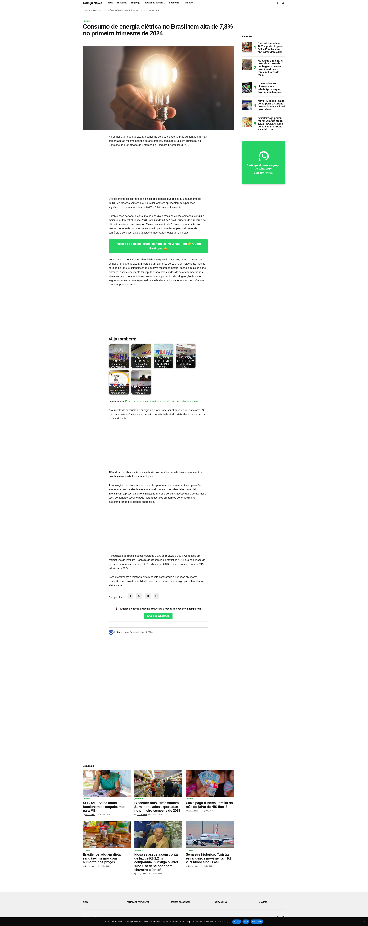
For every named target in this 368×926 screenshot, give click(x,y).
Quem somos (221, 902)
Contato (263, 902)
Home (85, 10)
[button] (278, 3)
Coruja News (92, 3)
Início (85, 902)
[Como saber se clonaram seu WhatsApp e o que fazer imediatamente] (247, 87)
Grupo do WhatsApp (158, 616)
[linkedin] (148, 596)
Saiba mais (257, 921)
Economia (88, 21)
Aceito (237, 921)
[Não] (364, 921)
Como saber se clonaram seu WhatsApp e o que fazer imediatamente (270, 87)
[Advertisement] (158, 172)
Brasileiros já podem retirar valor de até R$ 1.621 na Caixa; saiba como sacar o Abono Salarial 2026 (270, 124)
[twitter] (139, 596)
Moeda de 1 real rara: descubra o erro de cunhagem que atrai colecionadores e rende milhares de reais (270, 67)
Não (246, 921)
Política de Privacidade (138, 902)
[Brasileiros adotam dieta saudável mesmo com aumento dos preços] (107, 834)
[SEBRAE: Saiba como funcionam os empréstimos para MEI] (107, 783)
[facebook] (130, 596)
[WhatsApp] (156, 596)
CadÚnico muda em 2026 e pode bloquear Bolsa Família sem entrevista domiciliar (270, 47)
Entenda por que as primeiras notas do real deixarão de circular (162, 401)
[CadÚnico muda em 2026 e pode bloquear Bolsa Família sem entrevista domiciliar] (247, 47)
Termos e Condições (180, 902)
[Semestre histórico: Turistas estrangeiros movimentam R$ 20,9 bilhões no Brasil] (210, 834)
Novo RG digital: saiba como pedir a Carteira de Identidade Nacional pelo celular (271, 105)
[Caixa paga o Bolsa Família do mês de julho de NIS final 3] (210, 783)
